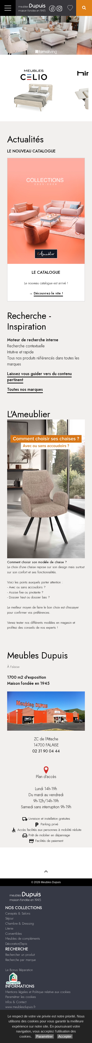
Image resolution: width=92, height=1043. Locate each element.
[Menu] (8, 8)
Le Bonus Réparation (19, 969)
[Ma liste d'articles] (70, 8)
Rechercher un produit (20, 954)
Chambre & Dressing (19, 923)
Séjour (9, 918)
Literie (9, 928)
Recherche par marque (20, 959)
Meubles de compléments (22, 938)
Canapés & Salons (17, 913)
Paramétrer (44, 1036)
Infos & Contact (15, 1002)
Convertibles (13, 933)
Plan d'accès (46, 777)
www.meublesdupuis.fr (20, 1006)
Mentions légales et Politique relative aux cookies (38, 991)
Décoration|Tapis (16, 943)
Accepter (64, 1036)
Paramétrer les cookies (20, 996)
